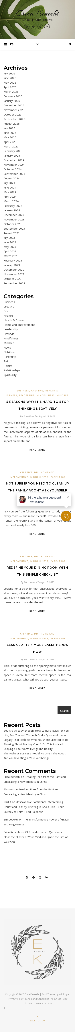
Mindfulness (11, 338)
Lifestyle (9, 334)
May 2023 (10, 247)
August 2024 (12, 178)
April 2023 (10, 251)
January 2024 (12, 210)
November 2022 (14, 274)
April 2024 (10, 196)
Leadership (11, 329)
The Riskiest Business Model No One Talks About (35, 753)
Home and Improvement (19, 324)
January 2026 (12, 101)
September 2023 (14, 228)
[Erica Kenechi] (37, 952)
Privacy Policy (16, 998)
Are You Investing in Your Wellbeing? (26, 758)
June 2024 (10, 187)
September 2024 (14, 174)
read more (37, 449)
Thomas (9, 789)
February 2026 (13, 96)
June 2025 (10, 132)
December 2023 (14, 215)
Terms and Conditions (37, 998)
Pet (6, 361)
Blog (65, 998)
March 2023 (11, 256)
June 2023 (10, 242)
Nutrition (9, 352)
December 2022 (14, 269)
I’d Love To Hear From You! (38, 1003)
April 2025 (10, 142)
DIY (6, 311)
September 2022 (14, 283)
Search (64, 710)
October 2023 (12, 224)
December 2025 (14, 105)
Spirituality (10, 375)
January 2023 (12, 265)
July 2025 (9, 128)
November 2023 (14, 219)
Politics (8, 366)
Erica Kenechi (37, 13)
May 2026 (10, 82)
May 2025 (10, 137)
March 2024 (11, 201)
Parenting (10, 356)
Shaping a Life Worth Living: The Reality (28, 749)
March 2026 (11, 91)
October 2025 (12, 114)
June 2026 (10, 78)
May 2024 (10, 192)
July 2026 (9, 73)
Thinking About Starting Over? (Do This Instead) (34, 744)
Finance (8, 315)
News (7, 347)
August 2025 (12, 123)
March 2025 (11, 146)
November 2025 (14, 110)
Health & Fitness (14, 320)
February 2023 (13, 260)
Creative (9, 306)
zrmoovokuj (11, 819)
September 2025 (14, 119)
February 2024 (13, 205)
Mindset (9, 343)
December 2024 (14, 160)
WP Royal (64, 994)
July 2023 (9, 237)
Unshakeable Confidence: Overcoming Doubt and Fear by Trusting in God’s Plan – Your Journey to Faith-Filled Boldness (34, 807)
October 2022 (12, 278)
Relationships (12, 370)
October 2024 (12, 169)
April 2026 (10, 87)
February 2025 (13, 151)
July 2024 (9, 183)
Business (9, 302)
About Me (56, 998)
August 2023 (12, 233)
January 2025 (12, 155)
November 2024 (14, 164)
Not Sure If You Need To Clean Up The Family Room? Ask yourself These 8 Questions (37, 490)
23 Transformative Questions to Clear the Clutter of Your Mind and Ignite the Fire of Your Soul (36, 837)
